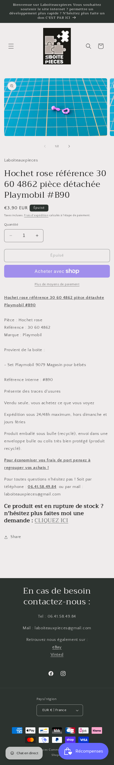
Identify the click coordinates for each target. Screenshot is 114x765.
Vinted (57, 654)
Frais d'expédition (36, 215)
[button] (11, 46)
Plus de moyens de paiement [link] (57, 284)
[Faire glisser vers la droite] (69, 146)
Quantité (11, 224)
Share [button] (16, 537)
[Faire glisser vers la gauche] (45, 146)
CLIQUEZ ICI (51, 520)
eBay (56, 647)
